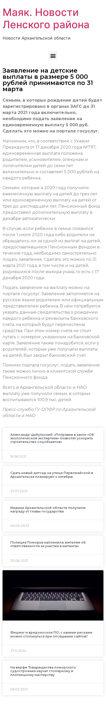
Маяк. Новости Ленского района (46, 18)
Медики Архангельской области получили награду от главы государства (48, 509)
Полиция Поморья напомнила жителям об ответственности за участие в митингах (48, 544)
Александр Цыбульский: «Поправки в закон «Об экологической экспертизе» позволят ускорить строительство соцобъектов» (52, 438)
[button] (53, 55)
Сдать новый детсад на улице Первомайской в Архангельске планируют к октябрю (51, 474)
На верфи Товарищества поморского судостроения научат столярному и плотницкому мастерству (43, 671)
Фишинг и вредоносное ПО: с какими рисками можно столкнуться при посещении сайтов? (51, 634)
